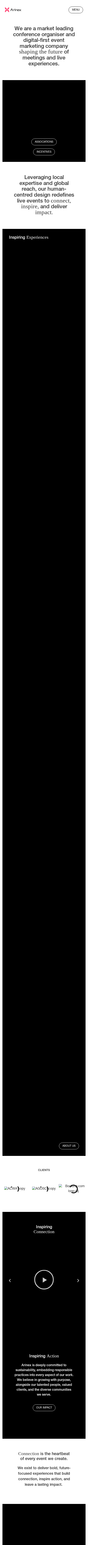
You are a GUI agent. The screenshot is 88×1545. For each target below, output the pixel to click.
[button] (10, 1281)
